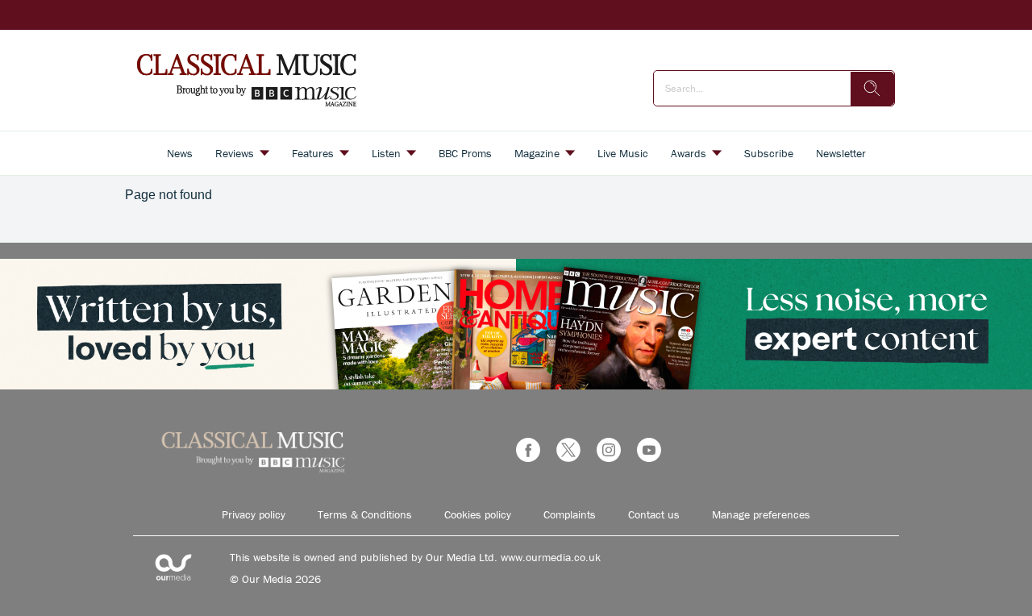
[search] (872, 89)
